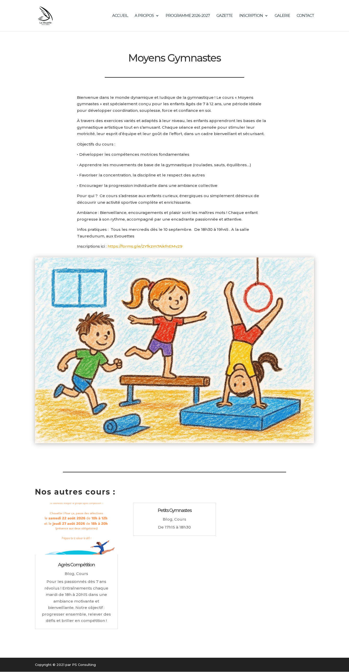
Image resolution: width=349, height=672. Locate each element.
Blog (69, 573)
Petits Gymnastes (174, 510)
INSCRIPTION (251, 16)
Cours (82, 573)
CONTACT (305, 16)
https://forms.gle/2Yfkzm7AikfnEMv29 (145, 246)
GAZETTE (224, 16)
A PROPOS (144, 16)
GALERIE (282, 16)
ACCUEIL (120, 16)
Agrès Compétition (76, 565)
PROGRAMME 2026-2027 (188, 16)
